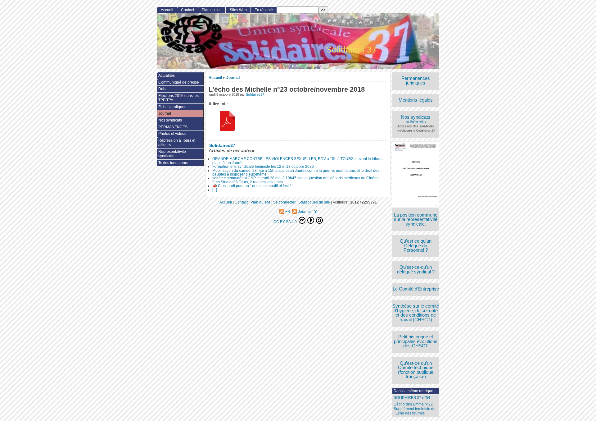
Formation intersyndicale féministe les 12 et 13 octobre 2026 (263, 166)
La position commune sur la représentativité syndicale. (415, 220)
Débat (163, 89)
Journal (233, 78)
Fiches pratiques (172, 107)
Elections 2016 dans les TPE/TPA (178, 98)
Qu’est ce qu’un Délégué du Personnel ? (415, 246)
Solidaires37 (255, 94)
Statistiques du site (314, 202)
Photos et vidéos (172, 133)
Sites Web (238, 10)
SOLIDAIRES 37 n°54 (412, 398)
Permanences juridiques (415, 80)
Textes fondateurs (173, 163)
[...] (214, 190)
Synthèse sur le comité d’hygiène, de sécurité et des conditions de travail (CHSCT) (415, 313)
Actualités (166, 75)
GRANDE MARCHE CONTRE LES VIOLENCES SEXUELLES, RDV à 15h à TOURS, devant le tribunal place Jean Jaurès (298, 161)
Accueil (215, 78)
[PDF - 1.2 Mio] (227, 121)
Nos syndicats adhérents (415, 119)
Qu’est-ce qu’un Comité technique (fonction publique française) (415, 370)
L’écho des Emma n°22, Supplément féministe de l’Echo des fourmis (415, 408)
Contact (187, 10)
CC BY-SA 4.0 (285, 222)
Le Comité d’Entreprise (416, 289)
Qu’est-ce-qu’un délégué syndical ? (416, 269)
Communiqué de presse (178, 82)
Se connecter (284, 202)
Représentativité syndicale (172, 153)
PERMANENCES (172, 127)
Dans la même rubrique (413, 391)
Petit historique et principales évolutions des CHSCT (415, 341)
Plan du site (212, 10)
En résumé (264, 10)
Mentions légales (416, 100)
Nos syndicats (170, 120)
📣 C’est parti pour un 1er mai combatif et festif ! (252, 186)
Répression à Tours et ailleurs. (176, 142)
